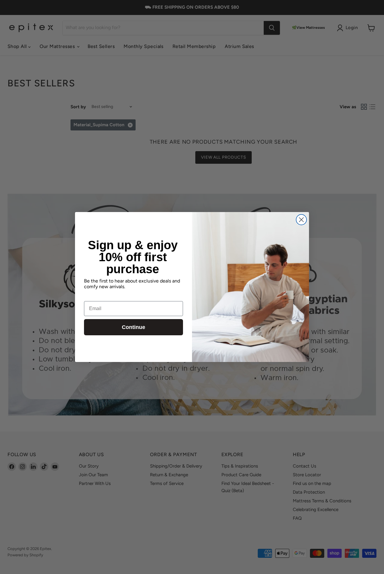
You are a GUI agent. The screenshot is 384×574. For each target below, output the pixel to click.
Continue (133, 327)
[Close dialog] (301, 219)
